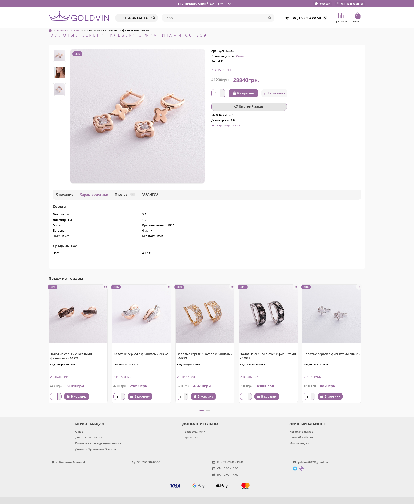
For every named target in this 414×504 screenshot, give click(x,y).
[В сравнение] (105, 287)
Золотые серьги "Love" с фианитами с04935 (268, 356)
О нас (79, 432)
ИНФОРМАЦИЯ (89, 423)
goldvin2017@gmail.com (314, 462)
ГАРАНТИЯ (149, 194)
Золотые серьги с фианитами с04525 (141, 354)
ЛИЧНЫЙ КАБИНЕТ (307, 423)
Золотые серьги (68, 30)
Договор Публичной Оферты (95, 449)
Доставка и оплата (88, 437)
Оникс (240, 56)
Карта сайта (191, 437)
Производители (193, 432)
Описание (64, 194)
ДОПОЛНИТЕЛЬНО (200, 423)
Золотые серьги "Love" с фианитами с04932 (204, 356)
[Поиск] (269, 17)
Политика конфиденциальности (98, 443)
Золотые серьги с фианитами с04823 (332, 354)
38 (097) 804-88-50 (148, 462)
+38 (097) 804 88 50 (305, 18)
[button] (49, 345)
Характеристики (94, 194)
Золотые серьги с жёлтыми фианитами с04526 (71, 356)
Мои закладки (299, 443)
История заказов (301, 432)
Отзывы (124, 194)
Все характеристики (225, 125)
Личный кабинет (301, 437)
